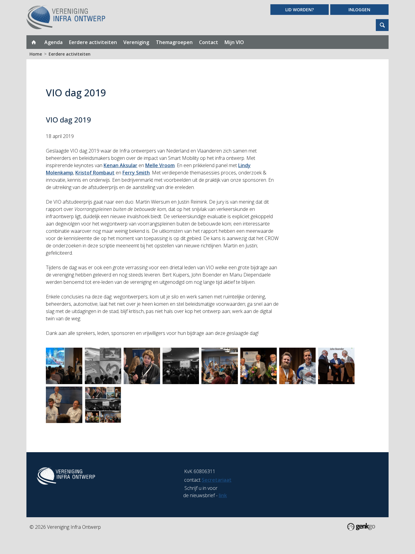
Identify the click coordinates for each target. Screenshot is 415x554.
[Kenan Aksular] (64, 366)
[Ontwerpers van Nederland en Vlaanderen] (181, 366)
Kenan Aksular (120, 165)
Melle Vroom (160, 165)
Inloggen (359, 9)
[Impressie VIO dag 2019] (103, 405)
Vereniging (136, 42)
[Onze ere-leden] (258, 366)
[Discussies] (64, 405)
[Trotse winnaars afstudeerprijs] (297, 366)
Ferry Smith (136, 172)
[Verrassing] (336, 366)
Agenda (53, 42)
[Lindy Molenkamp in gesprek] (142, 366)
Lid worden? (299, 9)
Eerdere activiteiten (93, 42)
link (223, 495)
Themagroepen (174, 42)
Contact (208, 42)
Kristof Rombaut (95, 172)
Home (33, 42)
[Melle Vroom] (103, 366)
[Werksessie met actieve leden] (219, 366)
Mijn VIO (234, 42)
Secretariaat (217, 480)
